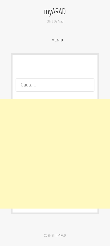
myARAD (55, 11)
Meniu (57, 40)
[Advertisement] (55, 154)
